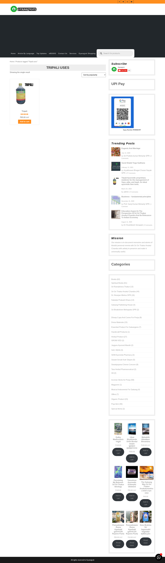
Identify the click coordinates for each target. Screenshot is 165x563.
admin (126, 192)
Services (72, 53)
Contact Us (62, 53)
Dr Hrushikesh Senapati (133, 225)
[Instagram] (127, 2)
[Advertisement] (82, 30)
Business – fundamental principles (136, 197)
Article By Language (26, 53)
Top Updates (41, 53)
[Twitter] (123, 2)
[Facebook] (119, 2)
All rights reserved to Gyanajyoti (82, 560)
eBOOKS (52, 53)
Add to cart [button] (24, 122)
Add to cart (118, 452)
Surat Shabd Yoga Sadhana (133, 163)
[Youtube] (132, 2)
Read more (118, 544)
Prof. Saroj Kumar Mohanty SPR (136, 204)
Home (13, 53)
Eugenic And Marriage (130, 148)
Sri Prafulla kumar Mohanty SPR (137, 156)
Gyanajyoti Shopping (87, 53)
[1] (159, 557)
